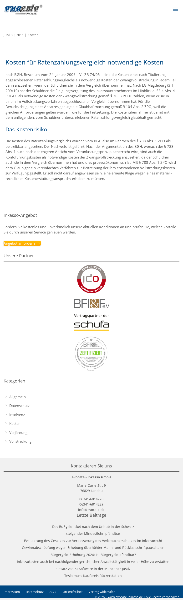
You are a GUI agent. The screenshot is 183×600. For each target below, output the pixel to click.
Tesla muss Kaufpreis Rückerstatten (93, 575)
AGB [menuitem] (53, 592)
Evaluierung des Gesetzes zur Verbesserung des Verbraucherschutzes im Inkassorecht (93, 540)
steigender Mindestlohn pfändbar (93, 533)
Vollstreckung (20, 441)
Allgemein (17, 396)
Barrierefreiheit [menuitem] (72, 592)
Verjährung (18, 432)
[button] (175, 12)
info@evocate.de (91, 509)
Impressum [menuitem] (12, 592)
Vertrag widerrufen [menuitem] (102, 592)
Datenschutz (19, 405)
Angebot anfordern (19, 243)
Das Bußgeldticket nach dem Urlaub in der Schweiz (93, 526)
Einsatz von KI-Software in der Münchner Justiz (93, 568)
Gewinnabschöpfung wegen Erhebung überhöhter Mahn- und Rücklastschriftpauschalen (93, 547)
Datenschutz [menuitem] (35, 592)
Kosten (33, 35)
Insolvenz (17, 414)
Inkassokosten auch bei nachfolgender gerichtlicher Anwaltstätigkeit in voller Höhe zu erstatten (93, 561)
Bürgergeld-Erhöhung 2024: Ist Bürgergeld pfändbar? (93, 554)
